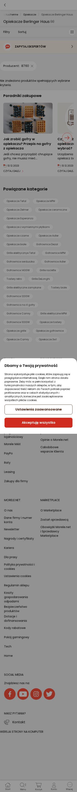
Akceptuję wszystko (38, 422)
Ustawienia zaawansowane (38, 409)
